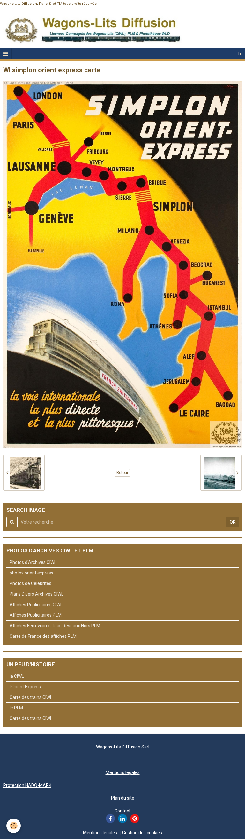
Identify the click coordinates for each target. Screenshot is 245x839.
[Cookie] (13, 826)
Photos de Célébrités (30, 583)
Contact (122, 810)
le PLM (16, 707)
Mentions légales (123, 772)
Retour (122, 473)
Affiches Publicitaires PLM (36, 615)
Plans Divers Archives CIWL (36, 594)
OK (232, 522)
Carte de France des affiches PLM (43, 636)
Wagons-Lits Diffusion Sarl (122, 746)
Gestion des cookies (142, 832)
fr (239, 53)
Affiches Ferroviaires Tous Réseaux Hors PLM (55, 625)
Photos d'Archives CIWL (33, 562)
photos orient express (31, 572)
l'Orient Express (25, 686)
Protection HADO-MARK (27, 785)
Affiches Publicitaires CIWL (36, 604)
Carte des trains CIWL (31, 697)
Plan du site (122, 798)
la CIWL (17, 676)
